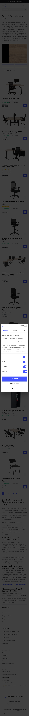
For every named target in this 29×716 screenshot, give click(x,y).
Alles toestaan (14, 378)
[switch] (25, 362)
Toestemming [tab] (5, 330)
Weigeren (14, 388)
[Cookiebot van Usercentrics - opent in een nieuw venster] (20, 326)
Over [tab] (24, 330)
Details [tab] (15, 330)
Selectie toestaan (14, 383)
